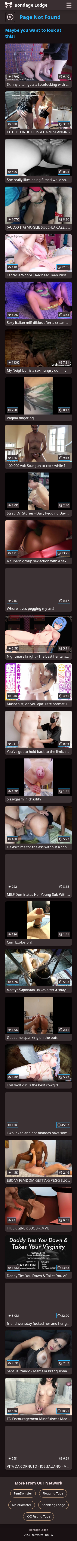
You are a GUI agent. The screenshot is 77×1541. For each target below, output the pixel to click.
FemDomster (23, 1493)
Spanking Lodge (53, 1505)
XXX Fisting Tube (38, 1516)
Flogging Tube (53, 1493)
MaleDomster (21, 1505)
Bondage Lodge (31, 5)
